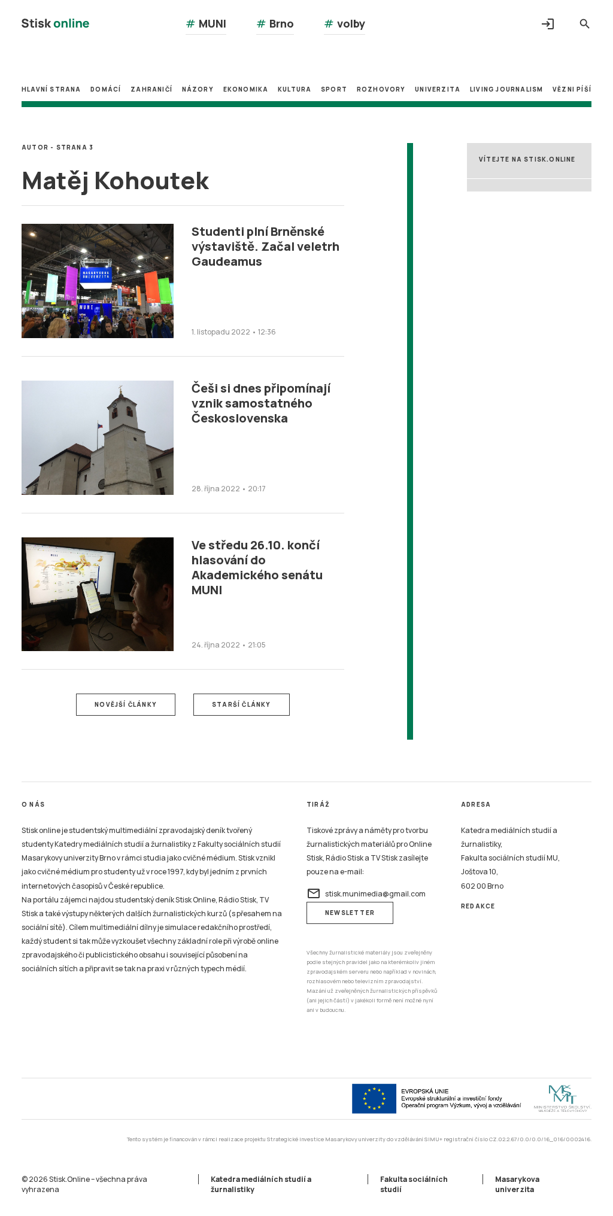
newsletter (350, 912)
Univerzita (437, 89)
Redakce (478, 906)
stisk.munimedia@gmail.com (366, 893)
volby (344, 23)
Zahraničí (151, 89)
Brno (275, 23)
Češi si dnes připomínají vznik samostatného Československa (261, 403)
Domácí (105, 89)
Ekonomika (246, 89)
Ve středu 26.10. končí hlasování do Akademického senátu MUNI (257, 567)
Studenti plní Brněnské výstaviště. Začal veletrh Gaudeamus (265, 246)
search (584, 24)
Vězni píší (572, 89)
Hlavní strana (51, 89)
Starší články (241, 704)
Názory (198, 89)
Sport (334, 89)
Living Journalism (506, 89)
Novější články (126, 704)
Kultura (294, 89)
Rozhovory (381, 89)
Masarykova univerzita (517, 1184)
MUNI (206, 23)
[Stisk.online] (55, 25)
